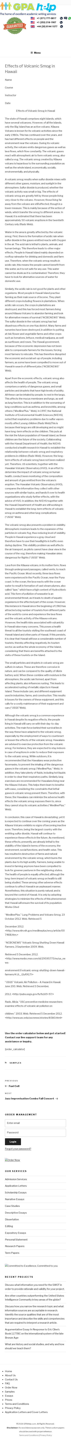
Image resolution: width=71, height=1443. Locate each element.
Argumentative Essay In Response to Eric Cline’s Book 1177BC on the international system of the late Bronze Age (34, 1333)
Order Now (11, 1387)
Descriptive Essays (16, 1212)
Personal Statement (16, 1239)
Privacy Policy (13, 1408)
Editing (9, 1226)
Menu (37, 52)
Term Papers (12, 1252)
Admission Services (16, 1179)
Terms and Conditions (17, 1403)
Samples (16, 1063)
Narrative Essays (14, 1199)
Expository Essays (15, 1232)
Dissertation (12, 1219)
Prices (8, 1399)
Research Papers (14, 1246)
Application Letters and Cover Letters (26, 1412)
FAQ (7, 1383)
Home (8, 1371)
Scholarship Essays (16, 1192)
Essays (9, 1395)
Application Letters (16, 1185)
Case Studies (12, 1206)
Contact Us (11, 1379)
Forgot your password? (18, 1148)
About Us (10, 1375)
